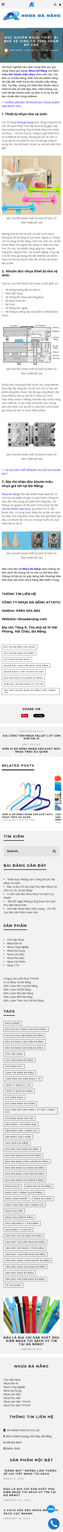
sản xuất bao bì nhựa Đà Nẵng (23, 1236)
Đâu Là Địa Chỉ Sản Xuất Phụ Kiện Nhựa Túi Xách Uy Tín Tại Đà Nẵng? (31, 1341)
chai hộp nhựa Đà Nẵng (19, 1060)
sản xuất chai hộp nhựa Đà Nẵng (25, 1242)
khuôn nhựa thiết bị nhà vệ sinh (24, 672)
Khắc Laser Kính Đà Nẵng (18, 996)
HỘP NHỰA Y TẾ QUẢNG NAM (21, 1124)
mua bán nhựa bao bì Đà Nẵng (23, 1155)
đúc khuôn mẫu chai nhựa (19, 647)
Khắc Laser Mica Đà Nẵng (18, 993)
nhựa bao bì (12, 1186)
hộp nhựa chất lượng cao (21, 1130)
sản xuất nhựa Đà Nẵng (19, 1273)
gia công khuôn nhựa (17, 659)
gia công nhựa (14, 1097)
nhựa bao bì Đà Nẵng (38, 1186)
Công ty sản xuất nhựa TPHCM (21, 978)
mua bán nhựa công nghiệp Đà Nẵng (27, 1161)
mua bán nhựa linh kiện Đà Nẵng (25, 1174)
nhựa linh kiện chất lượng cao (24, 1205)
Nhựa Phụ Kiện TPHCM (17, 1405)
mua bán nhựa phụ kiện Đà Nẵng (24, 1180)
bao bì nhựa (12, 1023)
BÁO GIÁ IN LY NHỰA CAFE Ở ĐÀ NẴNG (26, 1029)
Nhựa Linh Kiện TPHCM (17, 1401)
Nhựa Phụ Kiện (15, 958)
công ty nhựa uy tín (17, 1085)
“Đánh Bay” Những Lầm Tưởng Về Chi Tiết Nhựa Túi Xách (30, 1472)
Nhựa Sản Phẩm (16, 961)
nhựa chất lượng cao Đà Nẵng (24, 1192)
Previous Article (31, 731)
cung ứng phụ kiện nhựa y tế (23, 1079)
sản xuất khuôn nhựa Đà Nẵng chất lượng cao (30, 691)
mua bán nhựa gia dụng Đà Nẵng (23, 678)
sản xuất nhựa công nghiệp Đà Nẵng (27, 1260)
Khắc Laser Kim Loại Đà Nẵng (20, 985)
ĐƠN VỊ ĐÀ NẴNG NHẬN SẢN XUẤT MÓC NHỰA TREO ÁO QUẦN (31, 750)
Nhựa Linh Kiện (15, 954)
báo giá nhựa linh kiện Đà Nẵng (24, 1041)
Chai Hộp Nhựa (15, 939)
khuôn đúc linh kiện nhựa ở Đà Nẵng (26, 665)
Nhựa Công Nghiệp (18, 947)
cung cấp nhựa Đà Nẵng (19, 1072)
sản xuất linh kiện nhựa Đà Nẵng (25, 1254)
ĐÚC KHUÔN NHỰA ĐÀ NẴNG (19, 653)
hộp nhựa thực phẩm (18, 1137)
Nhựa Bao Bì (14, 943)
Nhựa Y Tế (13, 965)
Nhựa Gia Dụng (51, 50)
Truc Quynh (16, 50)
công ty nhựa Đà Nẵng (19, 1091)
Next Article (31, 744)
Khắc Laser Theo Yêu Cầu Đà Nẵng (23, 1000)
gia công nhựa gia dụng (20, 1103)
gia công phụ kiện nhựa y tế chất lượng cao (30, 1111)
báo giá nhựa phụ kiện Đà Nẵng (24, 1048)
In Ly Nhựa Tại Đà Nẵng (17, 982)
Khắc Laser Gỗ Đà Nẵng (17, 989)
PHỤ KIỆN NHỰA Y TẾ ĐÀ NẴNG (22, 1223)
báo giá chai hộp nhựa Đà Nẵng (24, 1035)
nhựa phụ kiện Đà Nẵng (19, 1217)
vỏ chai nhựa (13, 1285)
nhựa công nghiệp (16, 1198)
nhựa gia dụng (43, 1198)
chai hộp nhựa (14, 1054)
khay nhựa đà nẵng (17, 1143)
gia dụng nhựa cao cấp (19, 1118)
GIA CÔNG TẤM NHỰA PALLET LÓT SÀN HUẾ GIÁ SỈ (31, 737)
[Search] (55, 4)
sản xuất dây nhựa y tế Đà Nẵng (24, 1248)
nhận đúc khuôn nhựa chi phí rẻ (23, 684)
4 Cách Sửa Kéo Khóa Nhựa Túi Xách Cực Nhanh (31, 1512)
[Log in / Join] (60, 4)
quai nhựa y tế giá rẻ (18, 1229)
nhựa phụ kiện (14, 1211)
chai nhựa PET (14, 1066)
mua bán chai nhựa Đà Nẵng (22, 1149)
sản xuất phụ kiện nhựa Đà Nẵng (25, 1279)
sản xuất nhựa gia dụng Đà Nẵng (25, 1267)
